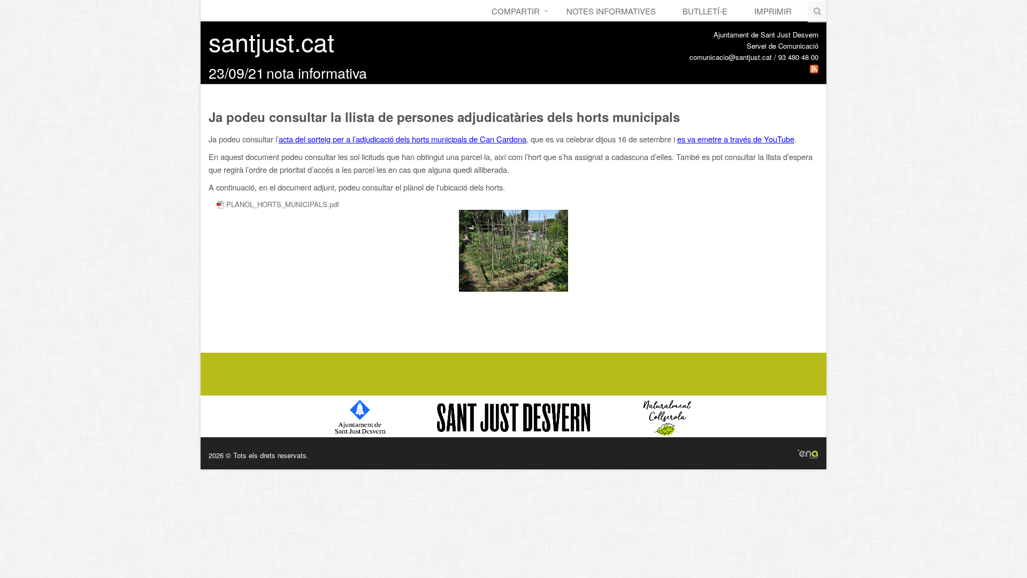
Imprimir (773, 11)
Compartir (516, 11)
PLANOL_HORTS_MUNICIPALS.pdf (281, 204)
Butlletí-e (705, 11)
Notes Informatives (611, 11)
